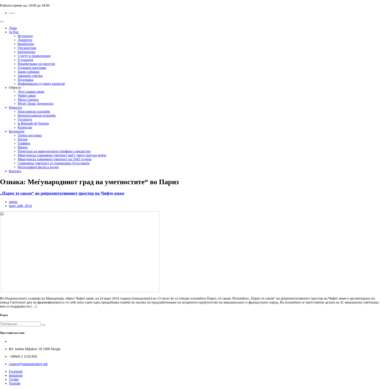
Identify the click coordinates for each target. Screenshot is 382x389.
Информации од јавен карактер (41, 83)
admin (13, 202)
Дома (13, 28)
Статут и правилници (34, 56)
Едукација (25, 60)
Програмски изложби (34, 111)
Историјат (25, 36)
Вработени (26, 44)
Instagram (16, 375)
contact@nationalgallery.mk (28, 364)
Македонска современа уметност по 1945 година (55, 159)
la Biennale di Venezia (33, 123)
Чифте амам (27, 95)
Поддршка (25, 80)
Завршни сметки (30, 76)
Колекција (16, 131)
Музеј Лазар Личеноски (35, 103)
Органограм (27, 48)
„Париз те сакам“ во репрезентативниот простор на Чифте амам (62, 193)
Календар (25, 127)
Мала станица (28, 99)
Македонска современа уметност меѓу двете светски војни (62, 155)
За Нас (14, 32)
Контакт (15, 171)
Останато (25, 119)
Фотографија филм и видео (38, 167)
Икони (23, 147)
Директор (25, 40)
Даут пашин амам (31, 91)
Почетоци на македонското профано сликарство (54, 151)
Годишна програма (32, 68)
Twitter (14, 379)
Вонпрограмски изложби (37, 115)
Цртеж (23, 139)
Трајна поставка (30, 135)
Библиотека (26, 52)
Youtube (15, 383)
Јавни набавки (29, 72)
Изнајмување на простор (36, 64)
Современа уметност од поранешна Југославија (54, 163)
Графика (24, 143)
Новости (15, 107)
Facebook (16, 371)
